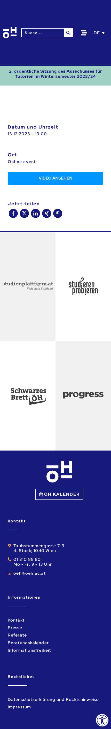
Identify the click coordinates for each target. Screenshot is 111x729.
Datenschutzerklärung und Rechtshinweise (53, 699)
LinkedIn (35, 213)
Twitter (24, 213)
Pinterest (57, 213)
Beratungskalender (28, 643)
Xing (46, 213)
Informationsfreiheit (29, 650)
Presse (15, 627)
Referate (17, 635)
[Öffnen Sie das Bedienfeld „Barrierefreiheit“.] (102, 720)
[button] (84, 32)
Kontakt (16, 620)
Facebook (13, 213)
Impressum (19, 707)
